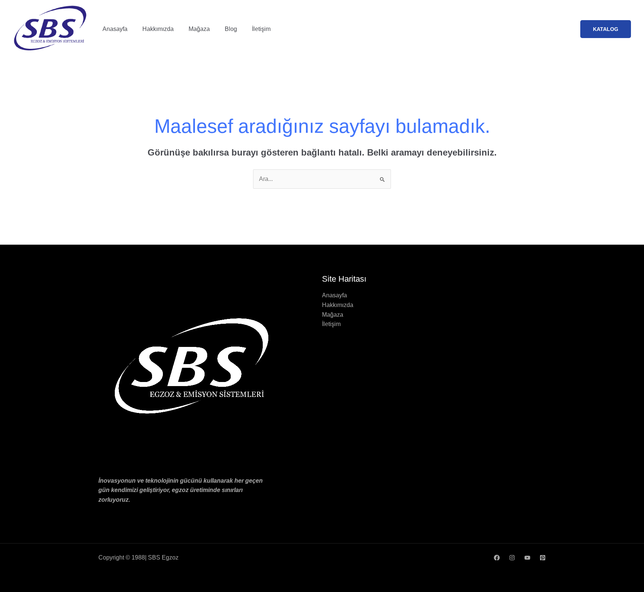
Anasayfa (114, 29)
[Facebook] (497, 558)
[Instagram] (512, 558)
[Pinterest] (543, 558)
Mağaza (199, 29)
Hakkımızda (158, 29)
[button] (605, 29)
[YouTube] (527, 558)
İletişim (261, 29)
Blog (231, 29)
